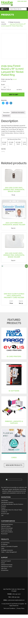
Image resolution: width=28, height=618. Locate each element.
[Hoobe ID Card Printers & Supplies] (7, 3)
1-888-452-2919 (15, 597)
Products (3, 506)
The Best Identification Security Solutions (12, 504)
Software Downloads (6, 564)
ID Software (4, 544)
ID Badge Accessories (14, 22)
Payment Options (5, 526)
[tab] (6, 112)
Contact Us (4, 511)
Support (3, 508)
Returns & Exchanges (7, 528)
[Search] (25, 9)
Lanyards (3, 24)
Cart (2, 515)
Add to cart (13, 94)
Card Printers (4, 500)
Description (6, 112)
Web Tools (4, 568)
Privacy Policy (20, 608)
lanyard (15, 79)
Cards (2, 548)
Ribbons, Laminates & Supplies (9, 546)
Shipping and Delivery (7, 524)
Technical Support (6, 561)
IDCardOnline (4, 570)
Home (2, 22)
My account (4, 533)
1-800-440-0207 (22, 1)
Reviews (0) (6, 115)
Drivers (3, 563)
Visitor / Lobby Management (9, 552)
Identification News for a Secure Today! (11, 510)
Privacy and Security (6, 530)
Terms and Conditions (7, 532)
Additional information (18, 112)
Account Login (5, 513)
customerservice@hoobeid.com (16, 600)
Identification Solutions (7, 502)
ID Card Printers (5, 542)
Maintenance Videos (6, 566)
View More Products (14, 465)
